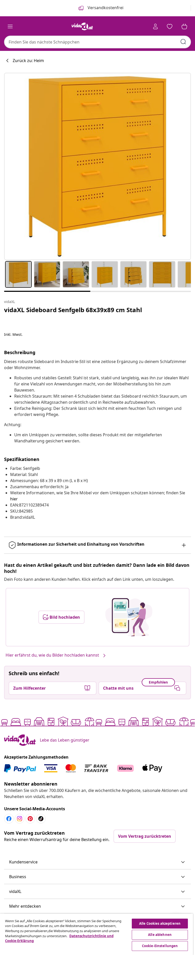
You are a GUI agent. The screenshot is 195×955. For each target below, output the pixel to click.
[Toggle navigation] (10, 26)
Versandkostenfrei (105, 7)
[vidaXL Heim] (82, 26)
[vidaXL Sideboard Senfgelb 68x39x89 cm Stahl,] (97, 166)
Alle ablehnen (160, 934)
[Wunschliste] (169, 26)
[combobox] (97, 42)
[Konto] (155, 26)
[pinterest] (30, 818)
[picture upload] (129, 617)
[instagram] (19, 818)
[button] (97, 862)
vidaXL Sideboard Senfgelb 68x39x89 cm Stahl (73, 310)
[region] (96, 934)
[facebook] (8, 818)
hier (14, 499)
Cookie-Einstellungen (160, 946)
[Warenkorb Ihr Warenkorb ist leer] (184, 26)
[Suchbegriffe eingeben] (183, 42)
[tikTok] (40, 818)
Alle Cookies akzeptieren (160, 923)
